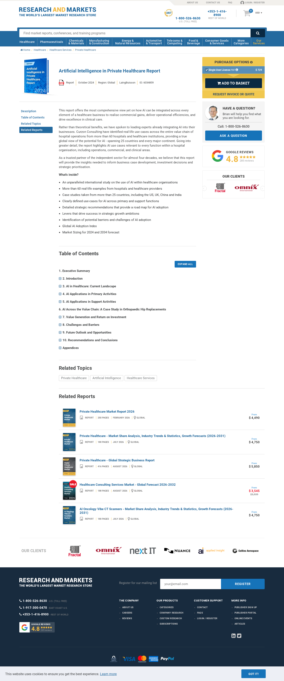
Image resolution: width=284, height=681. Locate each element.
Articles (240, 623)
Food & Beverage (193, 42)
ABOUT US (192, 2)
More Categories (241, 42)
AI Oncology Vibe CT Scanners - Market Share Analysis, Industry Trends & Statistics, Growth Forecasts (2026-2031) (156, 511)
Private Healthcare (74, 378)
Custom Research (171, 618)
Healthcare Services (141, 378)
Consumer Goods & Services (216, 42)
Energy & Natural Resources (127, 42)
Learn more (108, 674)
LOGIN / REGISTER (255, 2)
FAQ (230, 2)
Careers (127, 612)
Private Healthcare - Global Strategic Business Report (117, 460)
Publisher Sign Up (246, 607)
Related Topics (31, 123)
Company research (171, 612)
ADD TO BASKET (233, 83)
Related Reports (31, 130)
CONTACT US (213, 2)
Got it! (253, 674)
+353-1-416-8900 (217, 13)
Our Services (259, 42)
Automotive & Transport (154, 42)
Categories (167, 607)
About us (128, 607)
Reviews (127, 618)
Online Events (243, 618)
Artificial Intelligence (107, 378)
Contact (202, 607)
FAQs (200, 612)
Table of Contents (32, 117)
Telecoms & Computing (175, 42)
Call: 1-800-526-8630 (233, 126)
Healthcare (27, 42)
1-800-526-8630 (187, 18)
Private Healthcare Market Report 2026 (107, 411)
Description (28, 111)
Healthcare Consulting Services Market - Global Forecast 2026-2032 (128, 485)
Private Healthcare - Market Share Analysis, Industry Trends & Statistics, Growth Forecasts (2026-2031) (152, 436)
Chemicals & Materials (76, 42)
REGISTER (243, 584)
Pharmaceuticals (51, 42)
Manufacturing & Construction (99, 42)
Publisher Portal (245, 612)
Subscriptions (169, 623)
